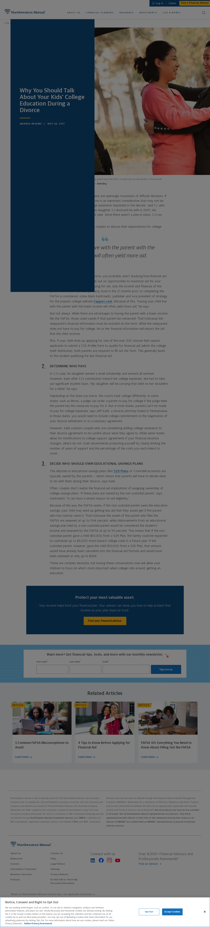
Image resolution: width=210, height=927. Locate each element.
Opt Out (149, 912)
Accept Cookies (172, 912)
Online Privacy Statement (38, 924)
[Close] (204, 911)
